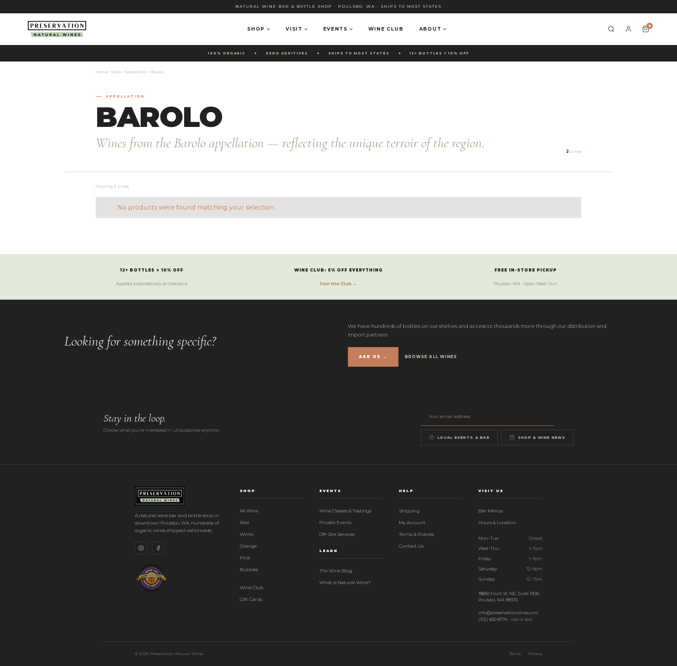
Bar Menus (490, 511)
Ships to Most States (411, 6)
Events (335, 29)
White (246, 534)
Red (244, 522)
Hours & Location (497, 522)
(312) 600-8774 (493, 619)
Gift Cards (251, 599)
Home (102, 71)
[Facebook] (158, 548)
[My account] (628, 29)
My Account (412, 522)
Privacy (535, 653)
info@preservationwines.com (508, 612)
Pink (245, 558)
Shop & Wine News (541, 437)
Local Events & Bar (464, 437)
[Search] (611, 29)
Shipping (409, 511)
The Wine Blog (335, 571)
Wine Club (386, 29)
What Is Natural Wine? (345, 582)
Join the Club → (338, 283)
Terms (515, 653)
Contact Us (411, 546)
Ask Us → (373, 356)
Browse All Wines (431, 356)
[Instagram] (141, 548)
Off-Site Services (337, 534)
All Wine (249, 511)
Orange (248, 546)
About (430, 29)
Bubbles (249, 569)
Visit (294, 29)
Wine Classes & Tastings (345, 511)
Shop (256, 29)
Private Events (335, 522)
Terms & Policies (416, 534)
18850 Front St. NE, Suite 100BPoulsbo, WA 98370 (508, 597)
